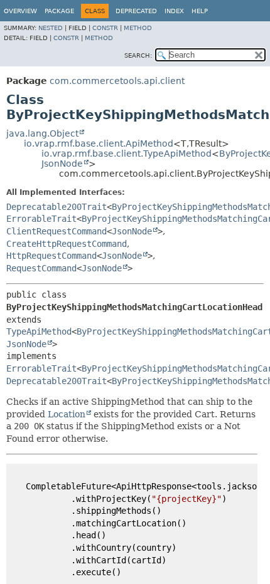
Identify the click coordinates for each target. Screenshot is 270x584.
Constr (105, 27)
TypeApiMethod (39, 331)
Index (174, 11)
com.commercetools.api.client (117, 81)
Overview (20, 11)
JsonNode (62, 164)
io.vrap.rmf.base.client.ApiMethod (98, 143)
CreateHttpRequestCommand (66, 244)
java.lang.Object (42, 133)
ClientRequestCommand (56, 231)
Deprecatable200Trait (56, 207)
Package (59, 11)
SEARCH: (138, 55)
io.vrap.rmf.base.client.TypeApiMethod (126, 154)
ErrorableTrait (41, 219)
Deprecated (136, 11)
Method (138, 27)
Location (66, 414)
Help (200, 11)
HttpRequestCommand (51, 256)
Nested (50, 27)
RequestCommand (41, 268)
